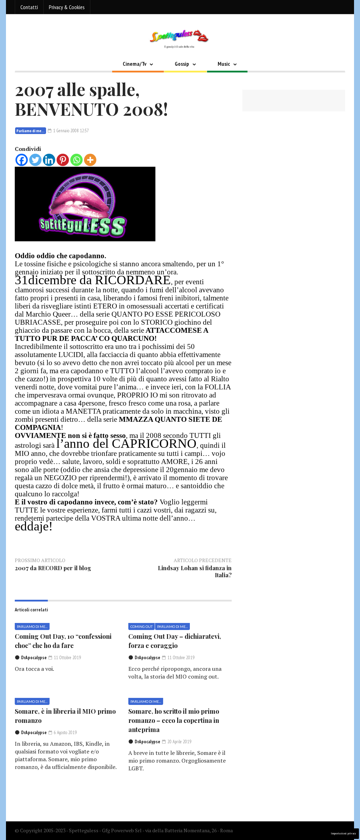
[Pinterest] (63, 160)
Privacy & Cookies (67, 7)
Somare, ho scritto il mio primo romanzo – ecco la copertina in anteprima (173, 720)
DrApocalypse (34, 658)
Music (224, 63)
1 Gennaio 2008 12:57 (70, 131)
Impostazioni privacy (343, 833)
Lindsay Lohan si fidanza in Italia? (195, 571)
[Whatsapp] (76, 160)
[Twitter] (35, 160)
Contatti (29, 7)
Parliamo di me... (31, 130)
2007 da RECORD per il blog (53, 568)
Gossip (182, 63)
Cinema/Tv (134, 63)
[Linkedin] (49, 160)
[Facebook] (21, 160)
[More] (90, 160)
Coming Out (141, 626)
